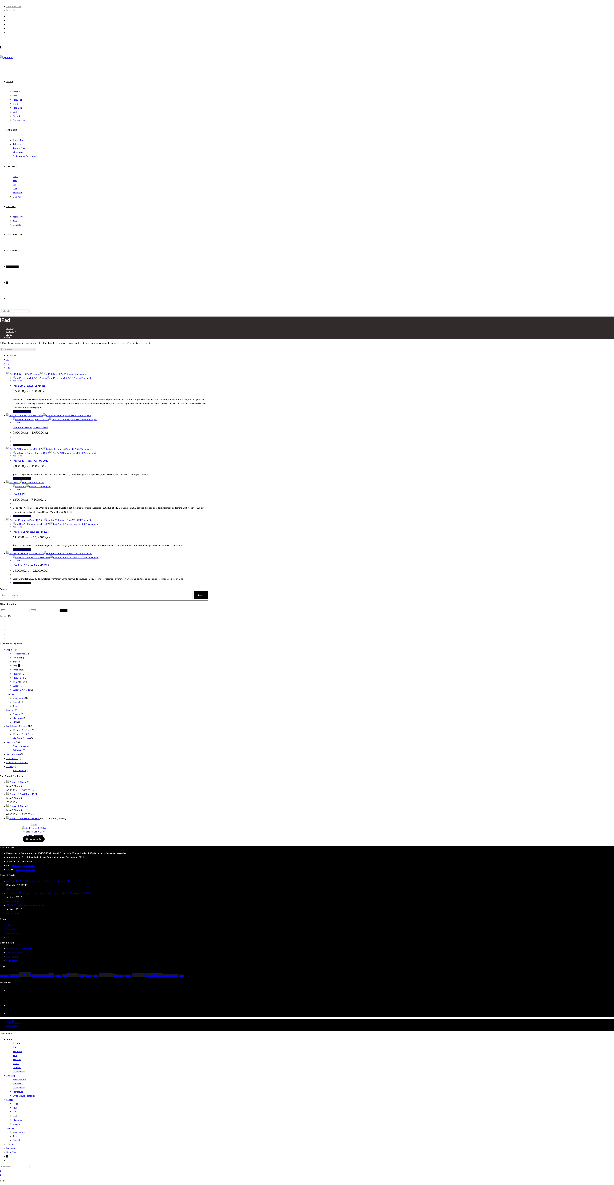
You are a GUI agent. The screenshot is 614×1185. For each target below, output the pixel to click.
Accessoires (19, 653)
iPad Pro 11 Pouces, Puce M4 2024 (31, 531)
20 (7, 359)
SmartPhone (154, 975)
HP (14, 1111)
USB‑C (167, 975)
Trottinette (12, 758)
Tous (9, 367)
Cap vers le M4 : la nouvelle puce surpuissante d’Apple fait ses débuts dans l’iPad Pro (48, 893)
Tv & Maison (19, 681)
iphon (64, 975)
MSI (15, 722)
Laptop (82, 975)
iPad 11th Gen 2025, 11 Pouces (29, 385)
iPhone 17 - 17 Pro (22, 734)
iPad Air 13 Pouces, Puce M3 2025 (30, 460)
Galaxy (35, 975)
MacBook (17, 677)
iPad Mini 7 (18, 494)
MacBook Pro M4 (21, 738)
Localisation (12, 960)
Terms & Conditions (14, 1024)
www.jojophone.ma (25, 869)
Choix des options (22, 411)
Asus (15, 1103)
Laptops (10, 710)
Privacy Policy (12, 1025)
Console (17, 702)
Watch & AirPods (21, 689)
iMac (15, 661)
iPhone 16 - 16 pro (22, 730)
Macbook (17, 718)
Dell (15, 1115)
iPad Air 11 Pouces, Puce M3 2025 (30, 427)
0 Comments (12, 889)
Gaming (10, 694)
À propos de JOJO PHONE (19, 948)
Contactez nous (14, 952)
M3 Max (89, 976)
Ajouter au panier (34, 839)
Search (3, 589)
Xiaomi (9, 766)
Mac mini (17, 673)
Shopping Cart (13, 6)
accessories (19, 698)
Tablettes (18, 750)
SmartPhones (19, 770)
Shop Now (11, 1152)
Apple (15, 381)
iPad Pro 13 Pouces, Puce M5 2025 (31, 565)
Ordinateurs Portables (24, 1095)
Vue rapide (80, 374)
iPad (8, 337)
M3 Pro (95, 976)
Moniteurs (18, 1091)
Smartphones (19, 746)
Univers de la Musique (17, 762)
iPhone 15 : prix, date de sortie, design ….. (26, 905)
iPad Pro (58, 976)
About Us (10, 1020)
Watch (16, 685)
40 (7, 363)
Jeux (15, 706)
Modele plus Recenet (17, 726)
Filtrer (64, 610)
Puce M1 (120, 976)
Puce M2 (128, 976)
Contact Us (11, 1022)
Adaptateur (4, 976)
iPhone (16, 669)
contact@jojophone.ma (23, 865)
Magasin (10, 10)
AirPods (17, 657)
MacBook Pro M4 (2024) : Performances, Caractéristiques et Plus (38, 881)
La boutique (12, 956)
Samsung (11, 742)
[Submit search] (31, 1167)
